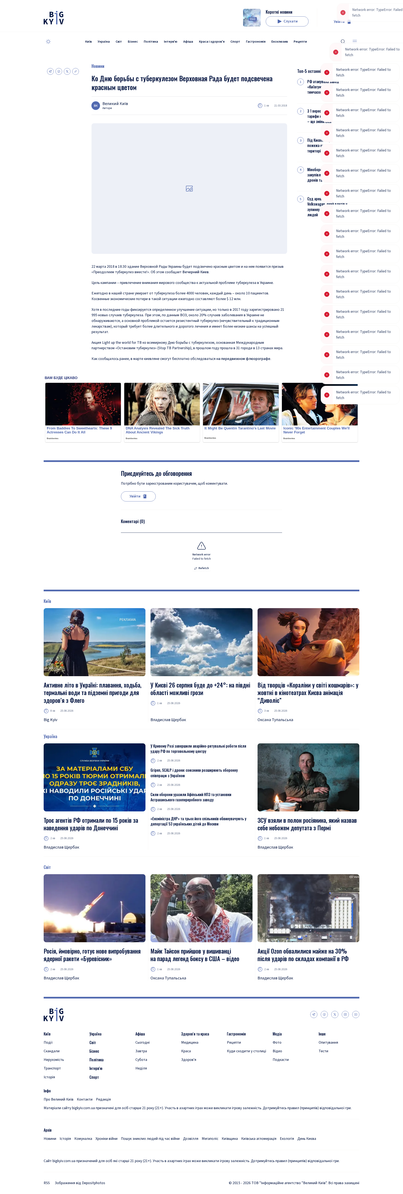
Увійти (339, 21)
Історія (49, 1077)
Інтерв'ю (170, 41)
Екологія (287, 1138)
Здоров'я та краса (195, 1034)
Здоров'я (188, 1059)
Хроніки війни (107, 1138)
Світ (119, 41)
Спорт (235, 41)
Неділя (141, 1068)
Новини (98, 66)
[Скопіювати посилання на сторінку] (75, 71)
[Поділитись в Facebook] (58, 71)
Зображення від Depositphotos (80, 1183)
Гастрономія (256, 41)
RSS (47, 1183)
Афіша (188, 41)
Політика (151, 41)
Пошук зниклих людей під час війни (150, 1138)
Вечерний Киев (195, 272)
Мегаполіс (210, 1138)
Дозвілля (190, 1138)
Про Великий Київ (58, 1099)
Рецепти (300, 41)
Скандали (52, 1051)
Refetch (204, 568)
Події (48, 1042)
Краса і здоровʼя (212, 41)
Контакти (85, 1099)
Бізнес (133, 41)
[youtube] (355, 1014)
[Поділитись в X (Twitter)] (67, 71)
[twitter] (334, 1014)
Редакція (103, 1099)
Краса (186, 1051)
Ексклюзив (279, 41)
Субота (141, 1059)
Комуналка (83, 1138)
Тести (323, 1051)
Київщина (230, 1138)
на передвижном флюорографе (243, 358)
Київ (88, 41)
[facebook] (324, 1014)
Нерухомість (54, 1059)
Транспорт (52, 1068)
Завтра (141, 1051)
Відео (277, 1051)
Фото (277, 1042)
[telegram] (313, 1014)
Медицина (189, 1042)
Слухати (291, 21)
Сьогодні (142, 1042)
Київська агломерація (258, 1138)
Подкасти (281, 1059)
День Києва (306, 1138)
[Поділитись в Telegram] (50, 71)
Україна (104, 41)
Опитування (328, 1042)
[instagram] (345, 1014)
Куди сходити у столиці (246, 1051)
